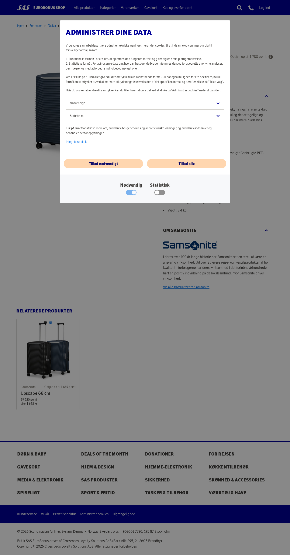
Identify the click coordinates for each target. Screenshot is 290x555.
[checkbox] (159, 193)
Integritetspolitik (76, 142)
